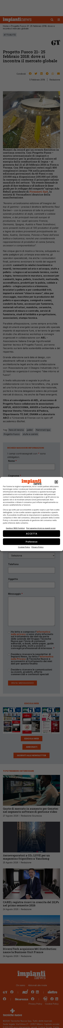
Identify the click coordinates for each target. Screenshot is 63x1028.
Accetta (31, 533)
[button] (56, 482)
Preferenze (31, 541)
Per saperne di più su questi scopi (41, 528)
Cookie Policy (24, 547)
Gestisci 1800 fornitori (15, 528)
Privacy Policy (38, 547)
